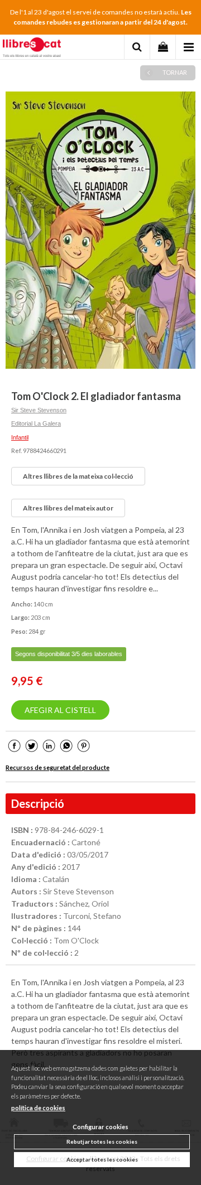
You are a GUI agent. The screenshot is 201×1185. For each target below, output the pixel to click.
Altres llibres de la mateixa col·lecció (78, 476)
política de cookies (38, 1107)
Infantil (19, 437)
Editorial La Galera (36, 423)
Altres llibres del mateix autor (68, 508)
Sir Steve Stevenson (38, 410)
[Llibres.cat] (32, 48)
